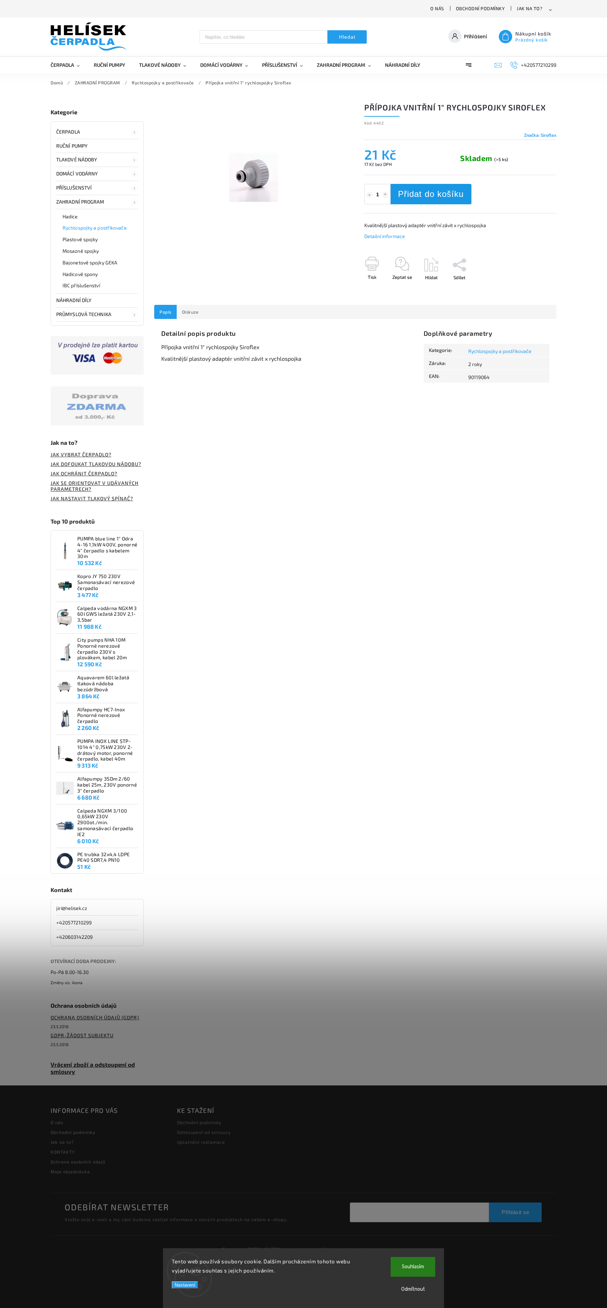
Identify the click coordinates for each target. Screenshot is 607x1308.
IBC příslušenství (81, 285)
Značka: (540, 135)
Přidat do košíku (431, 194)
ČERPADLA (68, 132)
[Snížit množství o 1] (369, 195)
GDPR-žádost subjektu (82, 1035)
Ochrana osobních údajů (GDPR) (95, 1017)
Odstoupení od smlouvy (204, 1132)
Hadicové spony (80, 274)
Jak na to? (529, 8)
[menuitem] (69, 65)
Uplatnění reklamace (201, 1142)
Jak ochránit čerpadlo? (84, 473)
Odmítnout (413, 1289)
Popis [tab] (165, 312)
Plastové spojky (80, 239)
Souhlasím (413, 1266)
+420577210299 (74, 922)
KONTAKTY (63, 1152)
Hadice (70, 216)
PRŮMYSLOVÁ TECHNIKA (83, 314)
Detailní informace (384, 236)
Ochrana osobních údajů (78, 1162)
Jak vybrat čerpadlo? (81, 454)
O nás (437, 8)
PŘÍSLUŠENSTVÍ (74, 188)
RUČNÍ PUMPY (71, 146)
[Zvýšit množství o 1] (385, 195)
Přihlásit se (515, 1212)
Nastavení (185, 1285)
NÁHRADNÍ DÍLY (73, 300)
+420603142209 (74, 937)
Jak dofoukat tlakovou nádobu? (96, 464)
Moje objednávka (70, 1171)
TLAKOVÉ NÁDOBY (76, 159)
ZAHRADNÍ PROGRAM (80, 202)
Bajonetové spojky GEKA (90, 262)
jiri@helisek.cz (71, 908)
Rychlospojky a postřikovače (95, 228)
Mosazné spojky (81, 251)
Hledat (347, 37)
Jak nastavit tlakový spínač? (92, 498)
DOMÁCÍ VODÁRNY (77, 174)
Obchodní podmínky (480, 8)
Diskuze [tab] (190, 312)
